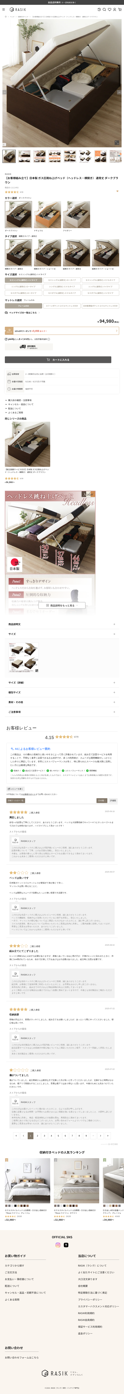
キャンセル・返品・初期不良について (25, 1292)
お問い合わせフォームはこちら (22, 1357)
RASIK (8, 173)
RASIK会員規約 (86, 1320)
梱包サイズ (14, 692)
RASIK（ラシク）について (92, 1265)
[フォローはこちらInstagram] (58, 1245)
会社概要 (83, 1286)
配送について (14, 408)
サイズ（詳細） (16, 682)
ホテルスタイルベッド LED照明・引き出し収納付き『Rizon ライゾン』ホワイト (75, 1211)
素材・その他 (15, 702)
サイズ (12, 634)
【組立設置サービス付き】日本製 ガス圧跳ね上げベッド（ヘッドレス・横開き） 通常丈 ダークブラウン (27, 470)
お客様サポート (29, 794)
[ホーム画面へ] (6, 17)
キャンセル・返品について (21, 404)
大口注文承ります (87, 1279)
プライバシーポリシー (90, 1299)
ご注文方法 (11, 1272)
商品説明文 (14, 624)
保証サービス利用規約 (90, 1326)
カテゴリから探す (14, 1265)
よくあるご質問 (15, 412)
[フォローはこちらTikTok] (66, 1245)
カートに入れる (60, 359)
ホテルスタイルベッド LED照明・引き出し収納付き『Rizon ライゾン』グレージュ (26, 1211)
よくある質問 (12, 1299)
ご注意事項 (14, 712)
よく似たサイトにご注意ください (96, 1272)
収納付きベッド (23, 17)
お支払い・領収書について (19, 1279)
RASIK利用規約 (86, 1313)
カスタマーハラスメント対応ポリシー (98, 1306)
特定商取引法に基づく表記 (92, 1292)
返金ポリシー (85, 1333)
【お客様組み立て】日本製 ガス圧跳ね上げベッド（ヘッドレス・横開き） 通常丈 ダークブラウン (65, 17)
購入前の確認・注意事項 (19, 400)
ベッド (12, 17)
